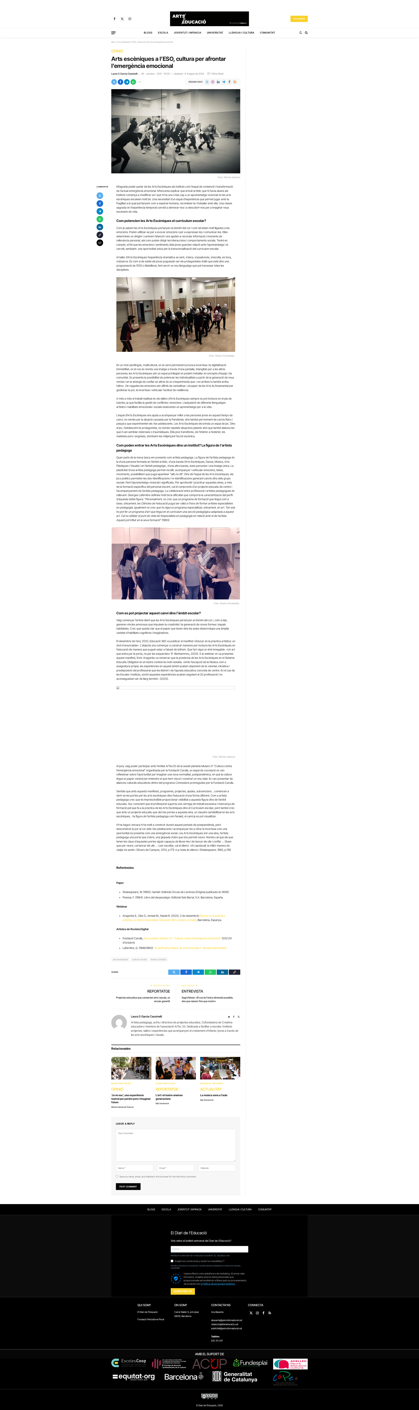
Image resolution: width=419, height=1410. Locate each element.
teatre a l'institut (158, 959)
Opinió (117, 51)
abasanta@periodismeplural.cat (226, 1320)
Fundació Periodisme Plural (150, 1319)
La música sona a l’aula (213, 1095)
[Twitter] (100, 195)
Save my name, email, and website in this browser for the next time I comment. (157, 1176)
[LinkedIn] (100, 227)
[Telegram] (100, 211)
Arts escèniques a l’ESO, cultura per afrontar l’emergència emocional (168, 62)
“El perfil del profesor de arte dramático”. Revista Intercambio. (190, 948)
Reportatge (158, 991)
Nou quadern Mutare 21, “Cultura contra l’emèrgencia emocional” (182, 938)
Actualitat (211, 1089)
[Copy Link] (100, 235)
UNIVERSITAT (215, 32)
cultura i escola (139, 959)
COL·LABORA (299, 19)
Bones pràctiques (121, 1083)
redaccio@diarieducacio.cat (224, 1324)
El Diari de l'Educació (147, 1312)
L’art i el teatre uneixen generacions (169, 1097)
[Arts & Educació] (209, 19)
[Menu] (113, 32)
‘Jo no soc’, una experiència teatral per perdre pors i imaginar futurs (131, 1099)
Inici (112, 42)
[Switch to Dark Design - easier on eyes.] (301, 32)
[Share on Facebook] (120, 82)
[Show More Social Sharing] (139, 82)
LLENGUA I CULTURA (241, 32)
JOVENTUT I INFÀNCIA (187, 32)
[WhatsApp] (100, 219)
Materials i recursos (212, 1083)
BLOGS (148, 32)
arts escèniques (120, 959)
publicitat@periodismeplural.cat (226, 1328)
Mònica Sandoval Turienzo (122, 1107)
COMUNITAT (267, 32)
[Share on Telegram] (127, 82)
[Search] (306, 32)
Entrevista (192, 991)
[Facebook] (100, 203)
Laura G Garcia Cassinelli (124, 73)
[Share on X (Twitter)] (114, 82)
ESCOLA (163, 32)
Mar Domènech (162, 1103)
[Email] (100, 242)
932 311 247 (217, 1340)
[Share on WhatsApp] (133, 82)
